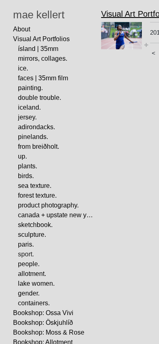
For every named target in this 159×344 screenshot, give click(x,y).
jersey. (27, 117)
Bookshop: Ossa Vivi (43, 312)
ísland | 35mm (38, 48)
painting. (30, 87)
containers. (34, 303)
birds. (26, 175)
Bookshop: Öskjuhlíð (43, 322)
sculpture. (32, 234)
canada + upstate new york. (56, 215)
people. (29, 263)
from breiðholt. (38, 146)
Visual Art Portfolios (41, 38)
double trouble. (39, 97)
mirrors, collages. (42, 58)
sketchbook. (35, 224)
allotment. (32, 273)
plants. (27, 166)
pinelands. (33, 136)
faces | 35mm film (43, 78)
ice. (23, 68)
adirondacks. (36, 126)
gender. (29, 293)
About (21, 29)
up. (22, 156)
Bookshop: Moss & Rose (48, 332)
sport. (26, 254)
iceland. (29, 107)
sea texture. (34, 185)
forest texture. (37, 195)
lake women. (36, 283)
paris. (26, 244)
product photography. (48, 205)
